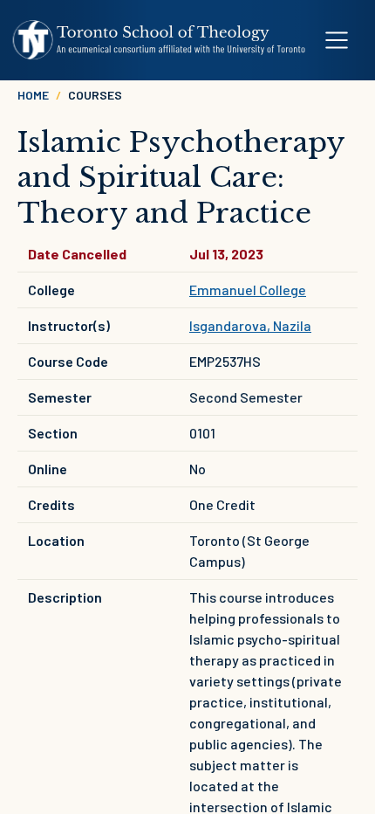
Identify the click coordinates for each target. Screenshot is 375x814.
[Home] (159, 40)
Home (33, 94)
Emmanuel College (247, 289)
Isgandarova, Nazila (250, 325)
